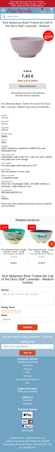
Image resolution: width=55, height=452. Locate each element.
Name (4, 315)
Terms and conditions (27, 391)
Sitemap (28, 376)
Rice (3, 142)
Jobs (27, 383)
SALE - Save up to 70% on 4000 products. (27, 5)
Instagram (27, 403)
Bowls (4, 136)
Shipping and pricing (27, 362)
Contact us (27, 365)
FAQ (27, 372)
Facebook (27, 400)
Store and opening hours (27, 379)
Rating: (8, 307)
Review (5, 290)
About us (27, 369)
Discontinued (27, 86)
